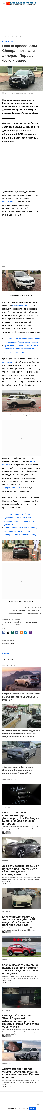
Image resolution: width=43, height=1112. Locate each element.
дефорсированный (11, 488)
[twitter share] (8, 632)
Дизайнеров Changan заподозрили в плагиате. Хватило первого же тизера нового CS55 (21, 348)
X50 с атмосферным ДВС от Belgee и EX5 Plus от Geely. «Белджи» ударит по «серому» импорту (20, 870)
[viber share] (30, 632)
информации (8, 362)
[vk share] (16, 632)
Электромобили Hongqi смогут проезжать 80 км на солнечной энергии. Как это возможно (20, 1073)
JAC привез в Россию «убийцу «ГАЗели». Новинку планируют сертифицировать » (24, 611)
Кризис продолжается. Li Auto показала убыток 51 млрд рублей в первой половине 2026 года (18, 920)
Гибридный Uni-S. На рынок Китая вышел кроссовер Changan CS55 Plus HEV (21, 696)
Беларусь (6, 860)
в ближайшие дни (20, 306)
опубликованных (10, 202)
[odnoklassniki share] (21, 632)
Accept (32, 1108)
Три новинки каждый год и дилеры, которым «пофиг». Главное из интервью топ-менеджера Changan (21, 531)
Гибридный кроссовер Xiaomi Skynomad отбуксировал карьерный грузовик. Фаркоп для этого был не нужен (20, 1021)
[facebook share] (3, 632)
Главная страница (8, 36)
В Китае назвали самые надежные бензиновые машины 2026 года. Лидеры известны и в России (21, 733)
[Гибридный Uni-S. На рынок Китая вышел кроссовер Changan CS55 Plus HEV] (21, 679)
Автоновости (23, 36)
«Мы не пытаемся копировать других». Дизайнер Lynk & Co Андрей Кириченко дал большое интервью (20, 818)
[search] (39, 3)
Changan (5, 653)
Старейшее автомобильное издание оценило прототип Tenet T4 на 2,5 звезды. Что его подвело (20, 969)
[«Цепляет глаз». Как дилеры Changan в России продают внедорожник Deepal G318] (21, 752)
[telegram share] (25, 632)
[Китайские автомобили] (21, 3)
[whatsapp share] (12, 632)
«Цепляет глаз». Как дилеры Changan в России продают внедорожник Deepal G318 (17, 770)
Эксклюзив (6, 807)
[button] (21, 280)
